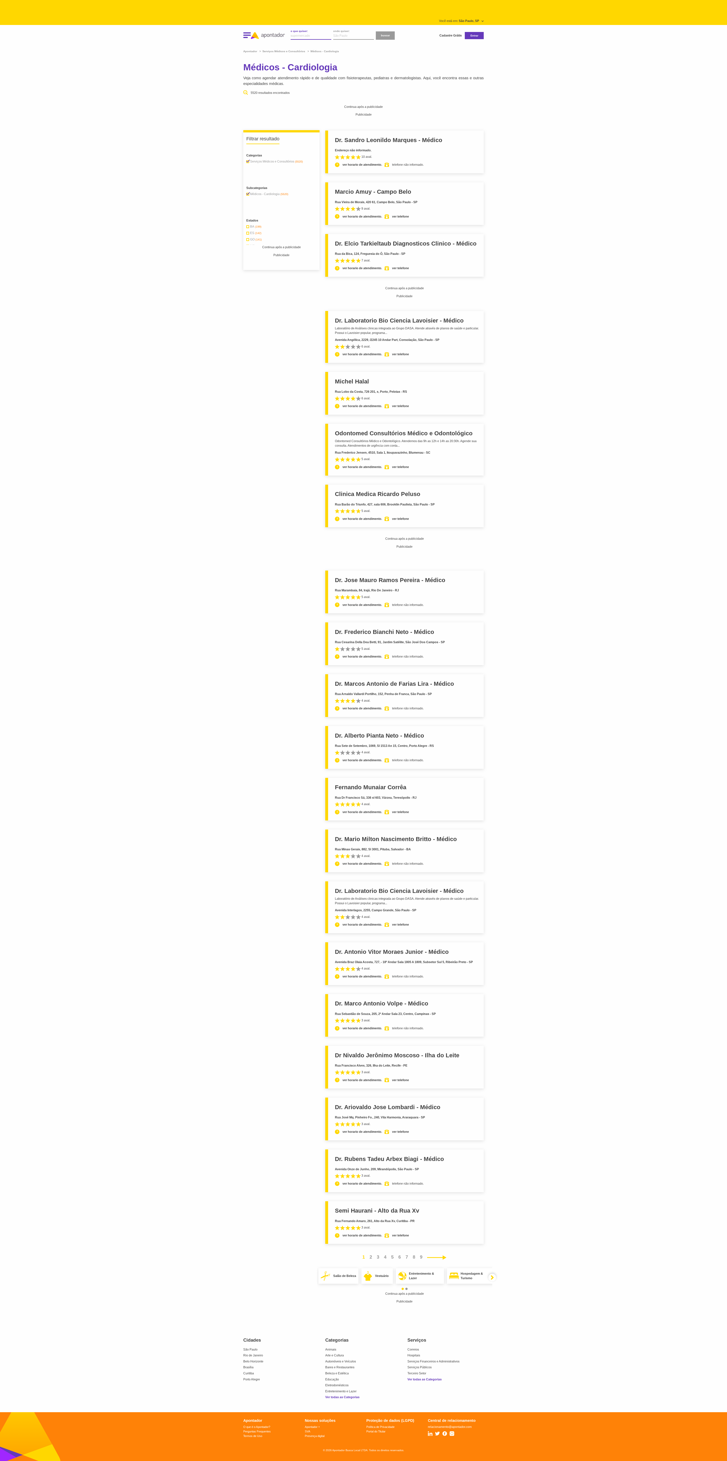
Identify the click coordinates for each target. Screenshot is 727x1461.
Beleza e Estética (337, 1373)
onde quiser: (341, 31)
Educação (332, 1379)
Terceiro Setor (416, 1373)
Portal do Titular (375, 1431)
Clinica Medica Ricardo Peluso (377, 494)
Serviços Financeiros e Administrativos (433, 1361)
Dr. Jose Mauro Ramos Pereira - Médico (390, 580)
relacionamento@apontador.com (450, 1426)
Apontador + (312, 1426)
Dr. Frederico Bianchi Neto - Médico (384, 632)
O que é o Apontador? (256, 1426)
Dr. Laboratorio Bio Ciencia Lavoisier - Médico (399, 320)
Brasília (248, 1367)
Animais (330, 1349)
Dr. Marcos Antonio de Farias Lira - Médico (394, 683)
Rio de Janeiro (253, 1355)
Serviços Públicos (419, 1367)
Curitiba (248, 1373)
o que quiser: (299, 31)
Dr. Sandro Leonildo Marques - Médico (388, 140)
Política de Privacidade (380, 1426)
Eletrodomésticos (337, 1385)
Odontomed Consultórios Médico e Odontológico (404, 433)
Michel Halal (352, 381)
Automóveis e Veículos (340, 1361)
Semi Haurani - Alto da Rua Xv (377, 1210)
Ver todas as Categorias (342, 1397)
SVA (307, 1431)
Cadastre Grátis (450, 35)
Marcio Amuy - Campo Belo (373, 191)
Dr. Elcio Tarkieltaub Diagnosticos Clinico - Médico (406, 243)
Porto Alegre (251, 1379)
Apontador (250, 51)
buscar (385, 35)
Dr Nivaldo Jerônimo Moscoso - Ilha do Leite (397, 1055)
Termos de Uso (252, 1436)
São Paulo (250, 1349)
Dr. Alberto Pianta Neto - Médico (379, 735)
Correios (413, 1349)
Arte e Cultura (334, 1355)
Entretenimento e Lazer (340, 1391)
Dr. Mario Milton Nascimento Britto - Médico (396, 839)
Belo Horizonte (253, 1361)
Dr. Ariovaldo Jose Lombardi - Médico (387, 1107)
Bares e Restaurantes (339, 1367)
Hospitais (413, 1355)
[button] (403, 1289)
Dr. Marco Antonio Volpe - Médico (381, 1003)
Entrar (474, 35)
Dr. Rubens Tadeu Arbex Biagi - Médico (389, 1159)
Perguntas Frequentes (257, 1431)
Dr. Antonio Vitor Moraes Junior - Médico (392, 952)
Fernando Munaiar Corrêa (370, 787)
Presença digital (314, 1436)
